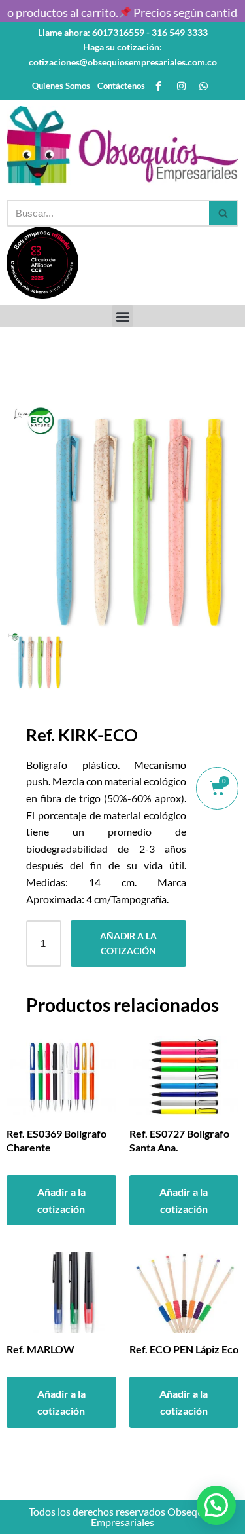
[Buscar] (223, 213)
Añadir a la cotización (128, 943)
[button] (122, 316)
